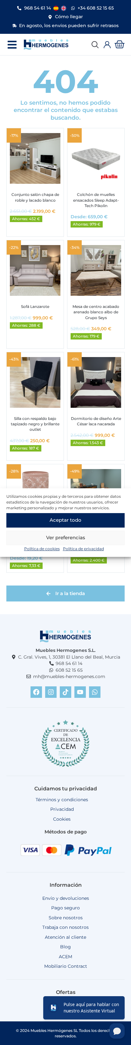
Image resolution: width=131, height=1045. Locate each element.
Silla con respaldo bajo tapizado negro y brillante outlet (35, 424)
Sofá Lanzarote (35, 306)
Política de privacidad (83, 548)
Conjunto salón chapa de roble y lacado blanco (35, 197)
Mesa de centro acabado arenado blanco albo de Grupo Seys (95, 312)
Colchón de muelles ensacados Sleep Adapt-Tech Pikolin (96, 200)
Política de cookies (42, 548)
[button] (11, 44)
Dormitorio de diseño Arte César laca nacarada (96, 421)
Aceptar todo (65, 520)
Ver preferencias (65, 537)
